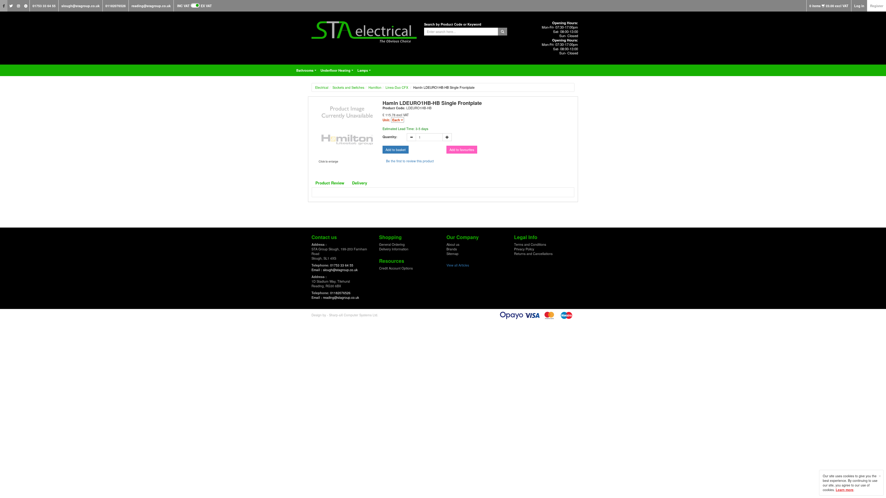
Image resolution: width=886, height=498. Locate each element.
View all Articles (457, 265)
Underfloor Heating (337, 71)
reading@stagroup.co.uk (151, 5)
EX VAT (206, 5)
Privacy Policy (524, 249)
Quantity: (390, 136)
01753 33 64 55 (44, 5)
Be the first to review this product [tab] (410, 161)
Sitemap (452, 253)
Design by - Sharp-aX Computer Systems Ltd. (344, 315)
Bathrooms (307, 71)
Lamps (365, 71)
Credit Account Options (396, 268)
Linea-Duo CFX (397, 87)
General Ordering (392, 244)
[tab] (330, 182)
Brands (451, 249)
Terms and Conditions (530, 244)
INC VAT (183, 5)
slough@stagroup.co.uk (80, 5)
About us (452, 244)
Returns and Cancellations (533, 253)
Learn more (844, 489)
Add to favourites (461, 149)
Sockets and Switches (348, 87)
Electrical (321, 87)
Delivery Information (393, 249)
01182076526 (115, 5)
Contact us (324, 237)
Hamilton (374, 87)
